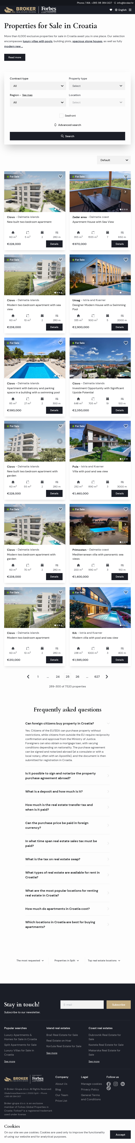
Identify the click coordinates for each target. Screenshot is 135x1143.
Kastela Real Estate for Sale (106, 1044)
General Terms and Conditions (91, 1097)
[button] (67, 723)
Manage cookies (91, 1083)
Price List (61, 1100)
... (48, 677)
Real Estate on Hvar (58, 1040)
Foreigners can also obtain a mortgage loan (53, 743)
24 (58, 677)
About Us (61, 1083)
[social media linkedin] (122, 1084)
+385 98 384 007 (12, 1096)
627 (97, 677)
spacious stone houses (87, 41)
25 (67, 677)
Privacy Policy (90, 1089)
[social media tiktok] (108, 1088)
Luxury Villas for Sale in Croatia (19, 1052)
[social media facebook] (108, 1084)
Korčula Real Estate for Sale (63, 1046)
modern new (12, 46)
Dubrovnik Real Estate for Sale (105, 1037)
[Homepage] (30, 9)
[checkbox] (61, 116)
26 (77, 677)
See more (9, 1061)
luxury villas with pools (37, 41)
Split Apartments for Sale (20, 1044)
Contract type (19, 78)
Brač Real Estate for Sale (62, 1035)
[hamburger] (130, 9)
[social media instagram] (115, 1084)
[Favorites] (111, 9)
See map (27, 95)
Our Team (61, 1095)
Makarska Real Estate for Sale (104, 1052)
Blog (58, 1089)
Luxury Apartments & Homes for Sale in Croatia (20, 1037)
